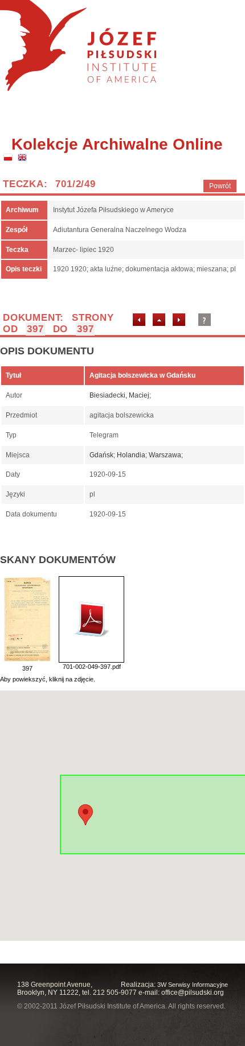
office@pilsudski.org (192, 993)
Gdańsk (101, 455)
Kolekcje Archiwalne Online (117, 144)
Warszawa (165, 455)
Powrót (220, 186)
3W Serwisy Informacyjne (192, 984)
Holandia (131, 455)
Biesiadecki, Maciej (119, 395)
